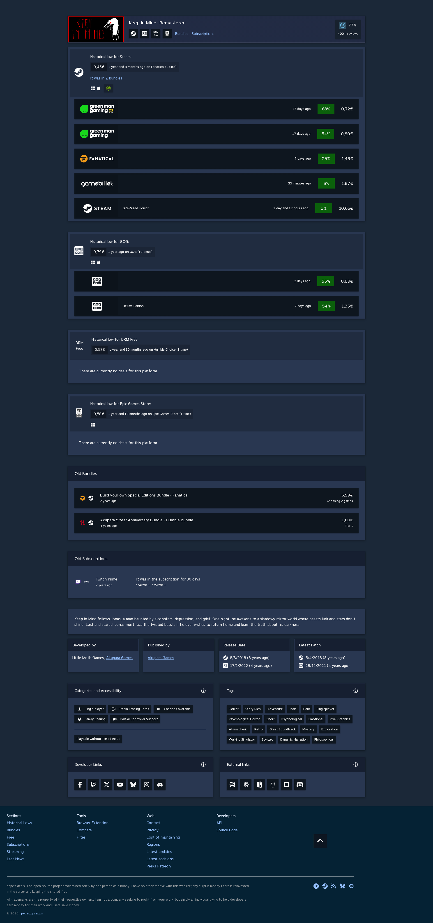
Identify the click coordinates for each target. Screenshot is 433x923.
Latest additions (160, 859)
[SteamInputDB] (300, 784)
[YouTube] (120, 784)
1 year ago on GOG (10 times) (130, 252)
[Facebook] (80, 784)
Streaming (15, 852)
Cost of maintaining (163, 837)
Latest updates (159, 852)
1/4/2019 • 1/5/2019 (151, 585)
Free (10, 837)
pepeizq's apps (32, 913)
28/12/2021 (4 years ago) (328, 666)
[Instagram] (146, 784)
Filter (81, 837)
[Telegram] (316, 886)
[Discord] (160, 784)
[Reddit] (351, 886)
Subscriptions (203, 34)
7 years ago (104, 585)
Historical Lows (19, 823)
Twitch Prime (106, 579)
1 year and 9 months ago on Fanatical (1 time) (142, 67)
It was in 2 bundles (106, 78)
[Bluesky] (133, 784)
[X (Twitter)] (106, 784)
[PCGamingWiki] (259, 784)
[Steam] (325, 886)
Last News (15, 859)
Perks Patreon (159, 866)
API (219, 823)
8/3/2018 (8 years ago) (249, 658)
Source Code (227, 830)
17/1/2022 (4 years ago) (251, 666)
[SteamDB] (232, 784)
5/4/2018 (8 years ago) (325, 658)
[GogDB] (273, 784)
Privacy (153, 830)
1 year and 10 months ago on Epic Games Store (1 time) (149, 414)
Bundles (181, 34)
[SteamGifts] (286, 784)
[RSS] (333, 886)
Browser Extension (92, 823)
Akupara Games (119, 658)
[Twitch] (93, 784)
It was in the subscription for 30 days (168, 579)
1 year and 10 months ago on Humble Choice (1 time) (148, 349)
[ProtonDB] (245, 784)
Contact (153, 823)
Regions (153, 844)
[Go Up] (320, 841)
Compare (84, 830)
